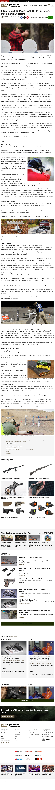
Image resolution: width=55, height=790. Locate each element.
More (9, 554)
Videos (30, 685)
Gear (23, 617)
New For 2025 (33, 5)
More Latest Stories (32, 624)
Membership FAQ (45, 734)
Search (2, 738)
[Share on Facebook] (21, 17)
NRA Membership (46, 731)
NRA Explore (31, 737)
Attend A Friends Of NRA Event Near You (47, 773)
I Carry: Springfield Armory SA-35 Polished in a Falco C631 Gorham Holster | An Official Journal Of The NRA (40, 659)
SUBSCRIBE (7, 716)
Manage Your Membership (47, 736)
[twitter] (24, 17)
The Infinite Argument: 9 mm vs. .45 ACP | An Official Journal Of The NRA (20, 544)
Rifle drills (26, 440)
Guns (40, 5)
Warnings (24, 781)
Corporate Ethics (18, 781)
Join (11, 1)
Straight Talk (5, 660)
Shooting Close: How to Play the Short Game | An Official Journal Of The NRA (6, 544)
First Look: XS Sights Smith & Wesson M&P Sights (34, 569)
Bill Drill (8, 451)
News (25, 5)
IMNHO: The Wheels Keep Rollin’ (31, 557)
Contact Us (3, 732)
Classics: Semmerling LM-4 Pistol (31, 579)
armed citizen (11, 660)
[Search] (52, 5)
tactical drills (40, 440)
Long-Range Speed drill (13, 441)
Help (2, 736)
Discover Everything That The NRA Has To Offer (34, 774)
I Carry (31, 639)
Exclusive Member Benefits (48, 732)
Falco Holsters (41, 663)
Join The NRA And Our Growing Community (20, 774)
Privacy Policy (3, 781)
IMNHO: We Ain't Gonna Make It (14, 446)
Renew (14, 1)
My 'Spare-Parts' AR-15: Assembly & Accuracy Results (20, 450)
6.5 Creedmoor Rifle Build (12, 448)
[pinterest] (27, 17)
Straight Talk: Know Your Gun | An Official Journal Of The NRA (12, 657)
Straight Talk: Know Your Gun (29, 600)
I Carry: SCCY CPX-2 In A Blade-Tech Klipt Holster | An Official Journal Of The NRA (41, 675)
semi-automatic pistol (19, 660)
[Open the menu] (48, 5)
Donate (18, 1)
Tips (2, 17)
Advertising (3, 731)
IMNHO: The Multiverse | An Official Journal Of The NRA (48, 544)
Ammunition (17, 734)
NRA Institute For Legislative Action (34, 735)
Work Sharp (48, 663)
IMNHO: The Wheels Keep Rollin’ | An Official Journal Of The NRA (34, 544)
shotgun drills (33, 440)
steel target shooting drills (12, 440)
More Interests (13, 636)
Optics (23, 575)
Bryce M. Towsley (22, 441)
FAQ (2, 734)
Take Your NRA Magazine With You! (6, 773)
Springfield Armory (34, 663)
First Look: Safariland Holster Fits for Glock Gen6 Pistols (35, 611)
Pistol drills (21, 440)
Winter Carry (9, 453)
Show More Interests (34, 700)
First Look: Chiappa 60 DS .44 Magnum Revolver (33, 590)
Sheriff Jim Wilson (26, 603)
